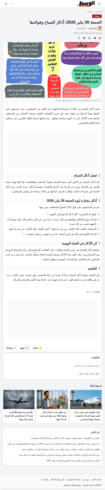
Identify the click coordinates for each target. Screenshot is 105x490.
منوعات (90, 11)
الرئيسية (98, 11)
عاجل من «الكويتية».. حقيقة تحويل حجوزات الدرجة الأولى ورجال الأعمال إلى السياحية (65, 438)
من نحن (86, 479)
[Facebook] (84, 38)
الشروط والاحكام (57, 479)
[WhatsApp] (100, 38)
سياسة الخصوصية (73, 479)
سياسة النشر (96, 479)
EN (6, 3)
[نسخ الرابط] (79, 38)
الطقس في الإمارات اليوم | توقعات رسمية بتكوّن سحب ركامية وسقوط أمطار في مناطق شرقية (61, 449)
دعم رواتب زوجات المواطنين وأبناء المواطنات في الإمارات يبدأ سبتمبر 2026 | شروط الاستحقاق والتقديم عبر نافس (54, 443)
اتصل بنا (45, 479)
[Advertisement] (52, 149)
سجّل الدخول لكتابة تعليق (89, 373)
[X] (89, 38)
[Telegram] (95, 38)
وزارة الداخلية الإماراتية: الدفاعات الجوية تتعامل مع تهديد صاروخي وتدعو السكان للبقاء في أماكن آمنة (59, 455)
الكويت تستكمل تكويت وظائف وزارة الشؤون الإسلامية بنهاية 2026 (73, 460)
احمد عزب (93, 28)
